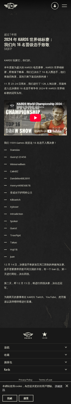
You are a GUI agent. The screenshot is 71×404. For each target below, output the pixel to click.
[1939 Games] (44, 332)
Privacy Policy (25, 379)
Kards (7, 370)
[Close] (67, 386)
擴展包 (8, 362)
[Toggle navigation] (64, 5)
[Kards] (10, 5)
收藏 (6, 355)
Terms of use (45, 379)
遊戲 (6, 347)
